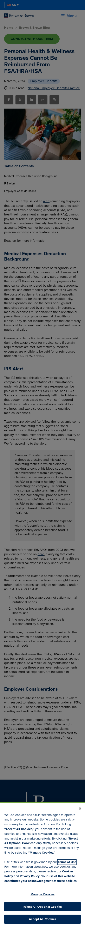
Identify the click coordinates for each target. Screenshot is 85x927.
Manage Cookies (42, 894)
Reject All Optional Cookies (42, 906)
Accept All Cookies (42, 919)
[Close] (80, 808)
